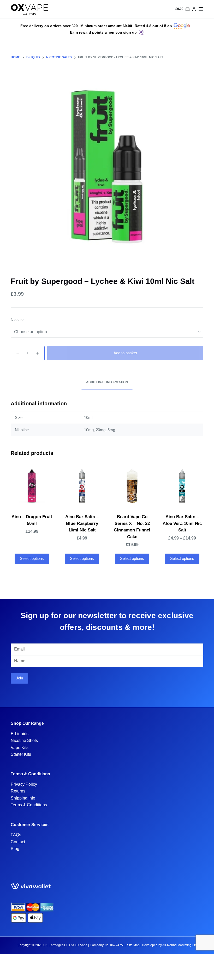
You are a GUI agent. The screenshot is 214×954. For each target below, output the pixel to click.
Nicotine (18, 320)
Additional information (107, 382)
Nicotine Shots (24, 740)
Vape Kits (19, 747)
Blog (15, 848)
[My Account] (194, 9)
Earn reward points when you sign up (103, 32)
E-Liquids (19, 734)
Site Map (133, 945)
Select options (32, 558)
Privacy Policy (24, 784)
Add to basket (125, 353)
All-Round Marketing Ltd (179, 945)
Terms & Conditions (29, 805)
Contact (18, 842)
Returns (18, 791)
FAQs (16, 835)
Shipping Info (23, 798)
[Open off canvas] (201, 9)
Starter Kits (21, 754)
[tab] (107, 382)
